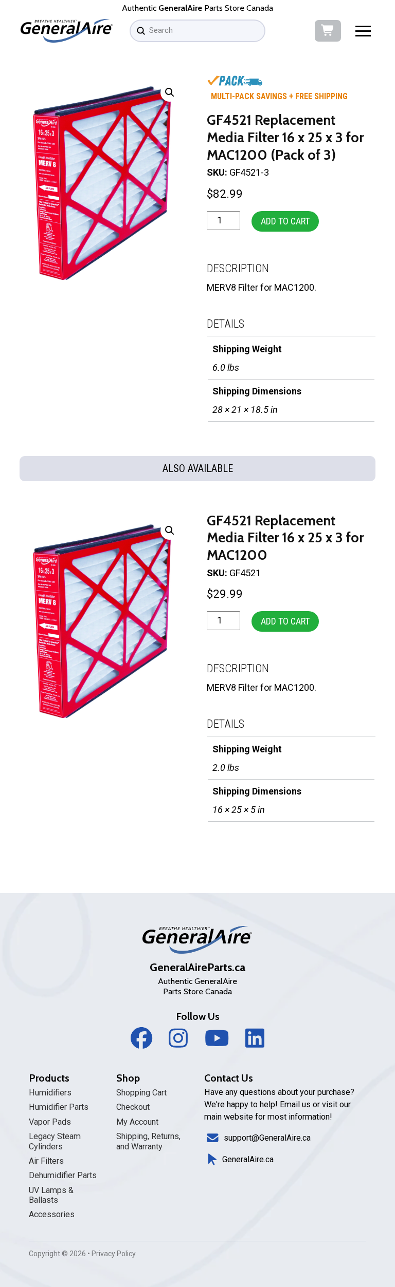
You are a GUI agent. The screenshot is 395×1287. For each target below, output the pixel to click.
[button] (363, 31)
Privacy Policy (114, 1254)
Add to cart (285, 221)
